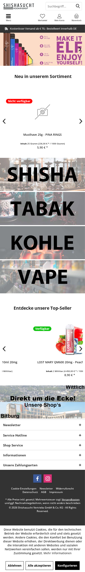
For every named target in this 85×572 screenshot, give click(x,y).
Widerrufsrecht (65, 488)
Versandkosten (71, 499)
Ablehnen (14, 565)
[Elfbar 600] (42, 49)
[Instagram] (48, 478)
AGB (43, 492)
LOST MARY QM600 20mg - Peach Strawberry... (42, 362)
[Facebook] (37, 478)
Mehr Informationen (58, 553)
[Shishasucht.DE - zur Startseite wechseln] (21, 6)
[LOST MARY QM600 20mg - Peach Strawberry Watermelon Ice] (42, 339)
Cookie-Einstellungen (24, 488)
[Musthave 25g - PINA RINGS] (42, 112)
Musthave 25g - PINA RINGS (42, 135)
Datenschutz (30, 492)
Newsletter (46, 488)
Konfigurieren (67, 565)
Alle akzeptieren (39, 565)
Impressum (56, 492)
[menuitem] (76, 17)
